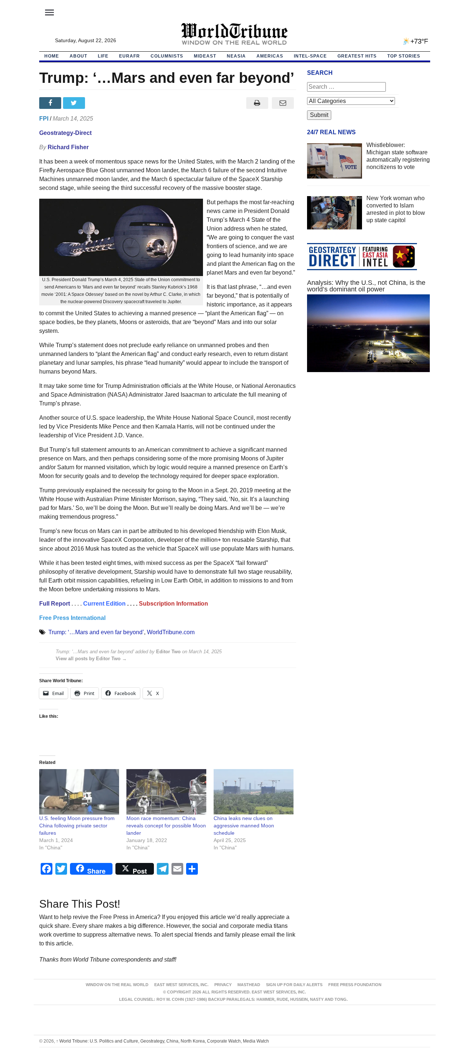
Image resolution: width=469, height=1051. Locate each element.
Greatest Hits (357, 56)
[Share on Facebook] (51, 103)
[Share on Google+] (99, 103)
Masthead (248, 984)
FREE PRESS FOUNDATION (354, 984)
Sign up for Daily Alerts (294, 984)
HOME (51, 56)
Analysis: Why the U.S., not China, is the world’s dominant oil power (366, 286)
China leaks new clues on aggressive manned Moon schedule (244, 825)
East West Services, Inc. (181, 984)
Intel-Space (310, 56)
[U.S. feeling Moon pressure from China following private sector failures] (79, 792)
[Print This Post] (257, 103)
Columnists (167, 56)
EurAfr (129, 56)
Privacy (223, 984)
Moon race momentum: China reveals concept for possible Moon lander (166, 825)
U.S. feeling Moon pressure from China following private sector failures (77, 825)
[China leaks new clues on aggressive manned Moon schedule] (253, 792)
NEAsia (236, 56)
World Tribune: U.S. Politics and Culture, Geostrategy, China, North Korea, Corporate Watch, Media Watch (162, 1041)
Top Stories (403, 56)
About (78, 56)
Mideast (205, 56)
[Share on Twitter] (75, 103)
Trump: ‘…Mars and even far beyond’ (96, 632)
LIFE (103, 56)
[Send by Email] (283, 103)
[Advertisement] (368, 447)
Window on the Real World (117, 984)
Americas (269, 56)
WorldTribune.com (171, 632)
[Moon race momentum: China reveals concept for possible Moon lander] (166, 792)
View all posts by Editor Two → (91, 658)
